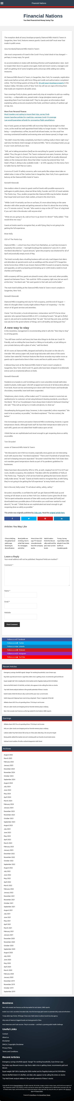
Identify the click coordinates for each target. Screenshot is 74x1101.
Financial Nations (39, 3)
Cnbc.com (38, 513)
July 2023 (7, 829)
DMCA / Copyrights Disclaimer (13, 1044)
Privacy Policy (7, 1048)
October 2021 (8, 903)
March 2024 (8, 801)
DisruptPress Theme (44, 1095)
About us (5, 1037)
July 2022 (7, 871)
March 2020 (8, 970)
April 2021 (7, 924)
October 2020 (8, 945)
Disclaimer (6, 1041)
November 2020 (9, 942)
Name (7, 591)
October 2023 (8, 818)
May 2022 (7, 878)
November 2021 (9, 900)
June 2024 (7, 790)
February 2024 (9, 804)
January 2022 (8, 892)
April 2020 (7, 967)
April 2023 (7, 839)
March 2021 (8, 928)
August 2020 (8, 952)
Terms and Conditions (10, 1051)
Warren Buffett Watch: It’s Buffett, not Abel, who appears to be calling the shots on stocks (33, 1075)
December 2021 (9, 896)
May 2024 (7, 794)
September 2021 (9, 907)
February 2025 (9, 762)
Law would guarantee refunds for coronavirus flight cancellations (29, 120)
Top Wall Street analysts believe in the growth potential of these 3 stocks (27, 1078)
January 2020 (8, 977)
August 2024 (8, 783)
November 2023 (9, 815)
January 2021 (8, 935)
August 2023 (8, 825)
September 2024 (9, 779)
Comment (8, 565)
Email (7, 602)
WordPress (33, 1095)
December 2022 (9, 854)
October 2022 (8, 861)
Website (7, 612)
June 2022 (7, 875)
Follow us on (16, 639)
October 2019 (8, 988)
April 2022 (7, 882)
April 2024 (7, 797)
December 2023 (9, 811)
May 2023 (7, 836)
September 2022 (9, 864)
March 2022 (8, 885)
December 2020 (9, 938)
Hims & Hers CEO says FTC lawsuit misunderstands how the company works (37, 543)
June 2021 (7, 917)
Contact (5, 1034)
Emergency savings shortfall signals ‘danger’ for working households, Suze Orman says (32, 1062)
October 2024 (8, 776)
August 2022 (8, 868)
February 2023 (9, 847)
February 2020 (9, 974)
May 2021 (7, 921)
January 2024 (8, 808)
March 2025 (8, 758)
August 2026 (8, 755)
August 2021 (8, 910)
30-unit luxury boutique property (51, 83)
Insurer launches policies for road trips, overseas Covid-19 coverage (30, 117)
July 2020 (7, 956)
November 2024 (9, 772)
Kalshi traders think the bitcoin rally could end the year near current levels (50, 543)
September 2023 (9, 822)
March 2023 (8, 843)
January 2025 (8, 765)
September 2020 (9, 949)
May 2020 (7, 963)
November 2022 (9, 857)
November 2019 (9, 984)
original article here (57, 513)
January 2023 (8, 850)
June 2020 (7, 960)
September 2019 (9, 991)
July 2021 (7, 914)
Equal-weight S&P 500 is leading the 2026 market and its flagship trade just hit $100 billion (34, 1071)
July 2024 (7, 786)
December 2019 (9, 981)
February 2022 (9, 889)
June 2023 (7, 832)
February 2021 (9, 931)
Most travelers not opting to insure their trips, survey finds (26, 114)
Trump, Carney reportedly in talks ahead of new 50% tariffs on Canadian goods (63, 543)
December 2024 (9, 769)
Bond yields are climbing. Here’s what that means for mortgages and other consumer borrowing (23, 546)
